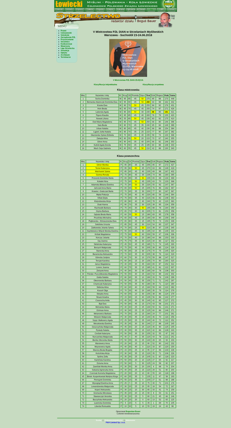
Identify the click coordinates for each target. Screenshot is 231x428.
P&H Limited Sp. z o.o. (115, 422)
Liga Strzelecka (67, 48)
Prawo (63, 31)
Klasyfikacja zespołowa (153, 84)
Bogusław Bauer (133, 411)
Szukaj (98, 420)
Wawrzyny (65, 46)
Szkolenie (65, 35)
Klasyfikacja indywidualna (105, 84)
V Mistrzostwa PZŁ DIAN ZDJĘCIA (128, 80)
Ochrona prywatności (114, 420)
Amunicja (65, 50)
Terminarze (66, 57)
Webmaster (130, 420)
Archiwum (65, 55)
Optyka (64, 53)
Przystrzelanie (67, 39)
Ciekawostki (66, 33)
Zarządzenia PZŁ (68, 37)
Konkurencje (66, 44)
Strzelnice (65, 42)
